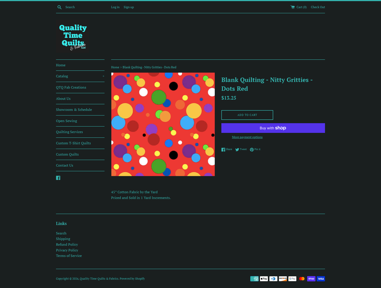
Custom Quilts (67, 154)
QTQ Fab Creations (71, 87)
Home (60, 65)
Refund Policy (67, 244)
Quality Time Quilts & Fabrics (99, 279)
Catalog (80, 76)
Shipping (63, 238)
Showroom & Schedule (74, 109)
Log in (115, 7)
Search (61, 233)
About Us (63, 98)
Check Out (318, 7)
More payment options (247, 137)
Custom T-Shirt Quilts (73, 143)
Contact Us (64, 165)
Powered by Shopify (132, 279)
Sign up (129, 7)
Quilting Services (69, 131)
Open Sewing (66, 120)
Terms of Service (69, 255)
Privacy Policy (67, 250)
